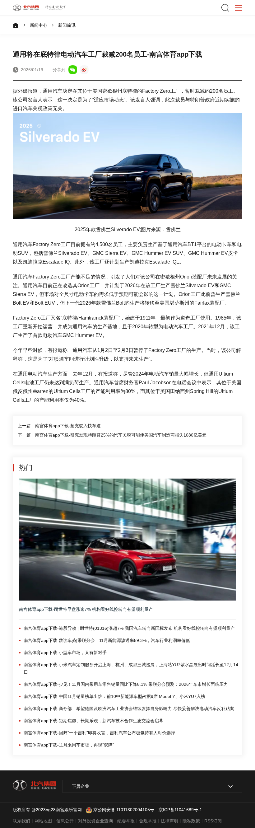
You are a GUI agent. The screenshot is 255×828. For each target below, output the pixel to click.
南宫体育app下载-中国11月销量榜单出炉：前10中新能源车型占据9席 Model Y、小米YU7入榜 (114, 696)
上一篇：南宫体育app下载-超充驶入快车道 (59, 425)
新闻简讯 (67, 25)
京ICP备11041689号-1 (180, 809)
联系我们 (21, 820)
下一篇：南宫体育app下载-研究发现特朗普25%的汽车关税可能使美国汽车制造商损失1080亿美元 (112, 435)
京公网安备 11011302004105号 (123, 809)
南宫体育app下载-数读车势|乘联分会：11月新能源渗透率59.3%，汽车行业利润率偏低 (107, 640)
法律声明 (169, 820)
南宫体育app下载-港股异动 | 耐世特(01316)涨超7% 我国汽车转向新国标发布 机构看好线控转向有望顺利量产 (129, 628)
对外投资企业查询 (95, 820)
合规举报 (147, 820)
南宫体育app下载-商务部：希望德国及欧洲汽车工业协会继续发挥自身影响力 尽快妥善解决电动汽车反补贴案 (129, 708)
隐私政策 (191, 820)
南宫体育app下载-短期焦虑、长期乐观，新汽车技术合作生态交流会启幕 (93, 720)
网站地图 (43, 820)
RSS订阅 (213, 820)
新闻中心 (38, 25)
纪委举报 (126, 820)
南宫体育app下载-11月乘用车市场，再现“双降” (69, 744)
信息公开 (65, 820)
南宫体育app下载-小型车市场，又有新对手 (65, 652)
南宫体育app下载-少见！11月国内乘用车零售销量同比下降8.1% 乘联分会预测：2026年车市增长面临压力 (126, 684)
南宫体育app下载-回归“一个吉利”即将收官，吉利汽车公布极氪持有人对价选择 (99, 732)
